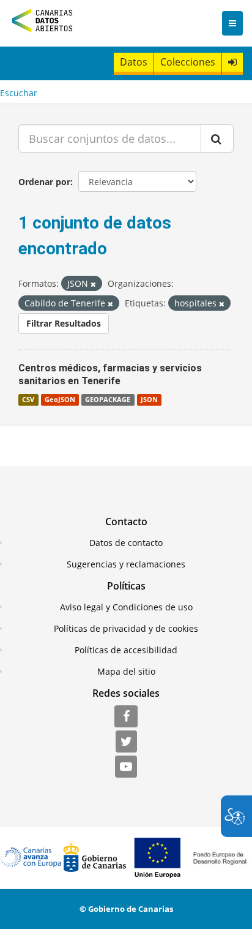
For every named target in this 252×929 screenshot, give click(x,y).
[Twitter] (126, 742)
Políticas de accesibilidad (126, 650)
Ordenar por (44, 182)
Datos (133, 62)
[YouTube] (126, 767)
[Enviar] (217, 138)
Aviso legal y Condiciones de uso (126, 607)
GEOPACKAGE (107, 399)
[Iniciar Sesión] (232, 62)
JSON (149, 399)
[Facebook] (126, 717)
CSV (28, 399)
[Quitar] (93, 284)
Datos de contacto (126, 542)
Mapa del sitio (126, 671)
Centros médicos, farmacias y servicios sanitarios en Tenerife (110, 374)
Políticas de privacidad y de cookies (126, 628)
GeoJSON (60, 399)
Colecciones (187, 62)
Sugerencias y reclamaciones (126, 564)
